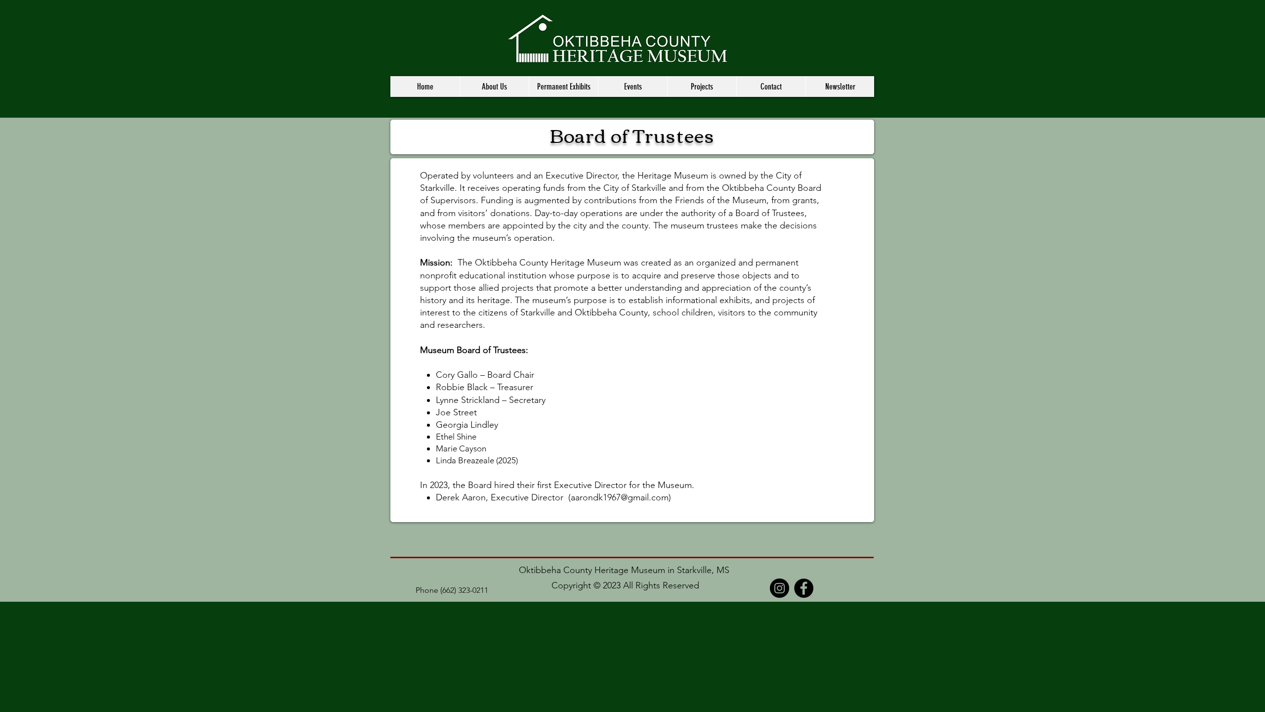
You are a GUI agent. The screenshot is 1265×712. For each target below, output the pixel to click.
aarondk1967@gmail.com (620, 497)
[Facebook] (803, 588)
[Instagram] (779, 588)
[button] (494, 86)
